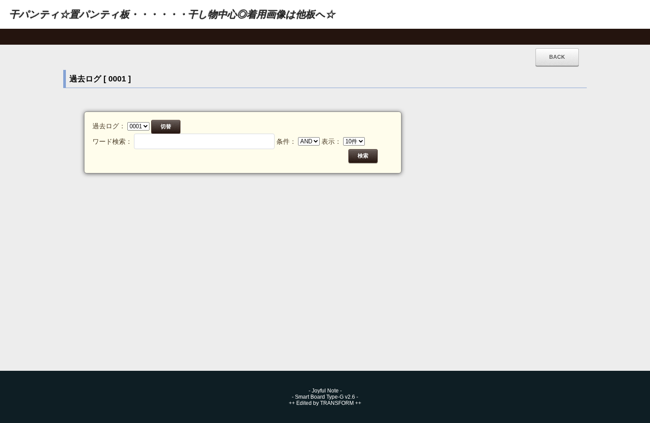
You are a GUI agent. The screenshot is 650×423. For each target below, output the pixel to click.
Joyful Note (325, 391)
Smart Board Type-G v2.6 (325, 397)
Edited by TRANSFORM (325, 403)
